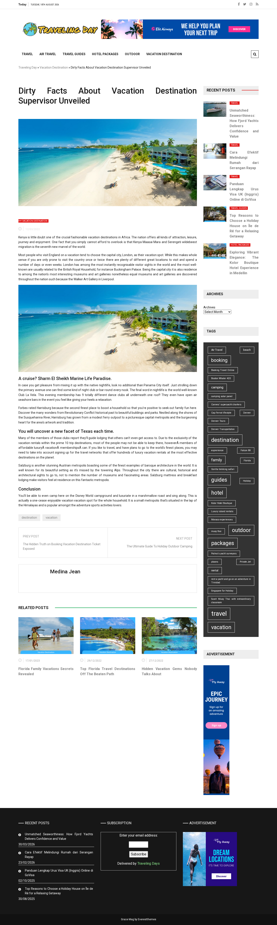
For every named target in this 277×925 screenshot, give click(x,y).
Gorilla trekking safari (222, 469)
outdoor (241, 530)
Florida (247, 460)
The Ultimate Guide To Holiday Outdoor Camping (159, 546)
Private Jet (245, 561)
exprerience (217, 450)
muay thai (216, 531)
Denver (247, 412)
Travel (27, 54)
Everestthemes (147, 919)
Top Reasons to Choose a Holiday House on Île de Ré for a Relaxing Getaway (244, 225)
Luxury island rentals (222, 511)
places (214, 561)
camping (217, 387)
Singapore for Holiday (222, 590)
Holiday (247, 480)
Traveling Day (27, 67)
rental (214, 570)
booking (219, 360)
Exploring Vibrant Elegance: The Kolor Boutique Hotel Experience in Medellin (244, 262)
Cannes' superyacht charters (226, 404)
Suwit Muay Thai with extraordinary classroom (231, 601)
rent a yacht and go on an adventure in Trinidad (231, 581)
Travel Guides (74, 54)
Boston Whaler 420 (221, 378)
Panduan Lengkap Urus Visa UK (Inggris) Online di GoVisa (59, 873)
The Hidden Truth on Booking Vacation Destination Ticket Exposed (61, 546)
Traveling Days (148, 863)
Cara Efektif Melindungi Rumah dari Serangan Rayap (59, 855)
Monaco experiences (222, 519)
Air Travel (47, 54)
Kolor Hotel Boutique (221, 503)
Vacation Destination (164, 54)
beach (247, 349)
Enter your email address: (138, 849)
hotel (217, 493)
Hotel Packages (105, 54)
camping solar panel (221, 396)
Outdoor (132, 54)
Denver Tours (218, 421)
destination (29, 517)
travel (219, 613)
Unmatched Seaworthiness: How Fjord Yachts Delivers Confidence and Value (59, 836)
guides (219, 480)
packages (222, 543)
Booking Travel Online (222, 370)
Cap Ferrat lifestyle (221, 412)
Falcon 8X (246, 450)
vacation (51, 517)
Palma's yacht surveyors (224, 553)
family (216, 460)
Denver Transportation (223, 429)
